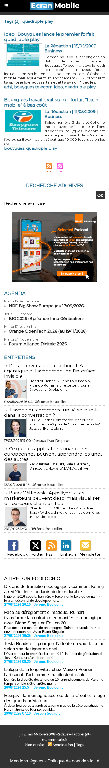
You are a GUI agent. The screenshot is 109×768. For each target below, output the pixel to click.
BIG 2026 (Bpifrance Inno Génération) (46, 318)
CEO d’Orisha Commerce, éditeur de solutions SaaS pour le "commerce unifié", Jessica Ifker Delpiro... (65, 424)
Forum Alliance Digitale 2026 (38, 343)
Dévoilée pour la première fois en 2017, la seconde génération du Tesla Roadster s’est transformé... (53, 656)
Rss (49, 554)
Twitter (37, 554)
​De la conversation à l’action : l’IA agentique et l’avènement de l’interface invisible (50, 371)
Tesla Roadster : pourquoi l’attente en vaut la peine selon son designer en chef (54, 646)
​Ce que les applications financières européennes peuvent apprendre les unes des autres (53, 454)
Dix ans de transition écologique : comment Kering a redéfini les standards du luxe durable (54, 589)
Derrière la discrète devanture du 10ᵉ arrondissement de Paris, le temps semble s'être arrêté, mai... (53, 682)
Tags (80, 745)
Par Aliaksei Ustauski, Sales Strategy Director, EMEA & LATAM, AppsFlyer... (60, 466)
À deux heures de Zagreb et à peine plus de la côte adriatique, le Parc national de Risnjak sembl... (53, 707)
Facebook (17, 554)
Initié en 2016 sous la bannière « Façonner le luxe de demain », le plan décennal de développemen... (52, 599)
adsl (8, 86)
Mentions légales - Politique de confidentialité (54, 761)
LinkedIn (69, 554)
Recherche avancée (24, 203)
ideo (58, 86)
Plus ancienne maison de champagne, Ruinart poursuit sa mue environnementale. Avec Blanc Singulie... (52, 630)
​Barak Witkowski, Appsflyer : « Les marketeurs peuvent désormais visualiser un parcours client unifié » (52, 498)
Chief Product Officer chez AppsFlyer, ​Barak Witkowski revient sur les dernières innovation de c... (64, 512)
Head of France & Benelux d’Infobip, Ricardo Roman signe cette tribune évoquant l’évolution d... (60, 385)
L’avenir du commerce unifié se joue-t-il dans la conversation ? (52, 412)
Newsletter (91, 554)
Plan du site (34, 745)
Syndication (63, 745)
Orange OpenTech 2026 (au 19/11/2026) (48, 331)
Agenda (15, 293)
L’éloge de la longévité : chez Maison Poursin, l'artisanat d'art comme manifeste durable (49, 672)
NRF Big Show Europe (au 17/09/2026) (47, 305)
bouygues (14, 148)
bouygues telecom (33, 86)
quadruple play (80, 86)
